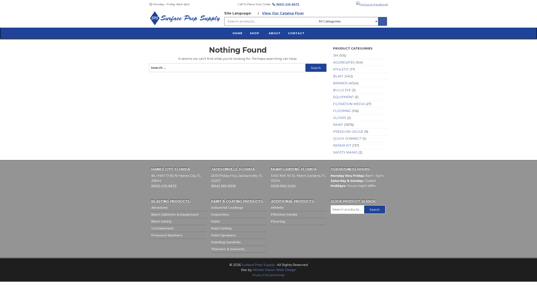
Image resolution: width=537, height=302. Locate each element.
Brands (340, 83)
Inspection (220, 214)
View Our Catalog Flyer (283, 13)
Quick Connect (347, 139)
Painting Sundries (226, 242)
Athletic (341, 69)
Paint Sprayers (223, 235)
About (275, 33)
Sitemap (279, 275)
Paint (338, 125)
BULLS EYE (342, 90)
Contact (296, 33)
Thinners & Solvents (228, 249)
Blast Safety (161, 221)
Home (237, 33)
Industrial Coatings (227, 208)
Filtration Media (349, 104)
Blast (338, 76)
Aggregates (344, 62)
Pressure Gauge (348, 132)
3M (335, 55)
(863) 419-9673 (287, 4)
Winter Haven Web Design (274, 270)
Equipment (343, 97)
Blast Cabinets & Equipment (175, 214)
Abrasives (159, 208)
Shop (254, 33)
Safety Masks (345, 152)
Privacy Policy (261, 275)
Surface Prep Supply (258, 265)
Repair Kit (342, 145)
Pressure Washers (166, 235)
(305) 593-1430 (283, 186)
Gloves (339, 118)
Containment (162, 228)
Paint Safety (221, 228)
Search (375, 210)
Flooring (342, 111)
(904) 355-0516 (223, 186)
